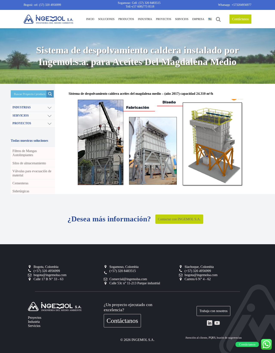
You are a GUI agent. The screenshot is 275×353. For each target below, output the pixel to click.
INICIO (90, 19)
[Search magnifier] (50, 94)
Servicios (34, 326)
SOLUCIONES (106, 19)
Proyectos (34, 317)
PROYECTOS (163, 19)
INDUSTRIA (145, 19)
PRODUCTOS (126, 19)
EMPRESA (198, 19)
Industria (34, 321)
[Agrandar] (237, 105)
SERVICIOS (181, 19)
